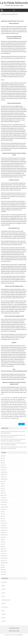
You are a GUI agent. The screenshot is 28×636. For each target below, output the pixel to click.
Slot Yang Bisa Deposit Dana (20, 416)
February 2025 (4, 495)
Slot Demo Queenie (14, 414)
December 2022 (4, 555)
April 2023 (3, 546)
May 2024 (3, 516)
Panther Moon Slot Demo (11, 411)
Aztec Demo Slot (13, 399)
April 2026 (3, 462)
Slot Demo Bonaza (5, 414)
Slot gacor (3, 621)
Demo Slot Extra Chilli (14, 402)
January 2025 (3, 497)
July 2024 (3, 511)
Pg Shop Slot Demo (21, 411)
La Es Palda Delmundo (14, 2)
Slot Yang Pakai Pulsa (5, 418)
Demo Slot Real (15, 406)
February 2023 (4, 551)
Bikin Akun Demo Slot (8, 400)
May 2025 (3, 488)
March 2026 (3, 465)
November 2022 (4, 557)
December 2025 (4, 472)
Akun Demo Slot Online (18, 397)
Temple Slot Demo (15, 418)
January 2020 (3, 574)
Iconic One (7, 634)
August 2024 (3, 509)
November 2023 (4, 530)
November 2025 (4, 474)
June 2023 (3, 541)
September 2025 (4, 479)
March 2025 (3, 492)
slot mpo (3, 617)
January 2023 (3, 553)
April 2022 (3, 567)
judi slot (3, 596)
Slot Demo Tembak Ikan (8, 416)
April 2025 (3, 490)
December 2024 (4, 499)
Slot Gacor (7, 397)
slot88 (2, 610)
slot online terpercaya (5, 599)
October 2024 (3, 504)
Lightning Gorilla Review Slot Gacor (12, 21)
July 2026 (3, 458)
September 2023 (4, 534)
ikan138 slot (3, 582)
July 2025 (3, 483)
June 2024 (3, 513)
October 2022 (3, 560)
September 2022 (4, 562)
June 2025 (3, 486)
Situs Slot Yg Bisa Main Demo (19, 413)
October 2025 (3, 476)
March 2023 (3, 548)
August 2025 (3, 481)
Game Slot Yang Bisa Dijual (6, 409)
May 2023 (3, 544)
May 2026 (3, 460)
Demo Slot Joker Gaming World (16, 404)
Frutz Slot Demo (23, 407)
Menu (14, 10)
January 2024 (3, 525)
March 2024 (3, 520)
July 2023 (3, 539)
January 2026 (3, 469)
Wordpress (20, 634)
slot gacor (3, 589)
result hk (3, 592)
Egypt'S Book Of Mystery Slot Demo (11, 407)
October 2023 (3, 532)
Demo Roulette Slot (18, 400)
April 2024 (3, 518)
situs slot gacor (4, 607)
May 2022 (3, 565)
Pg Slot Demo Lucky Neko (6, 413)
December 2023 (4, 527)
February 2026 (4, 467)
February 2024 (4, 523)
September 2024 (4, 506)
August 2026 (3, 455)
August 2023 (3, 537)
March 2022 (3, 569)
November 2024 (4, 502)
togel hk (3, 585)
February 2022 (4, 571)
